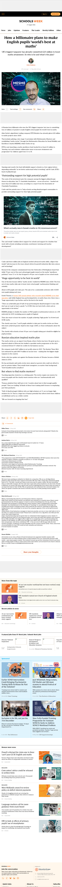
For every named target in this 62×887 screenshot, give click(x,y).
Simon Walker (6, 476)
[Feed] (3, 878)
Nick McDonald (7, 496)
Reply (5, 435)
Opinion (17, 30)
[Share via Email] (22, 418)
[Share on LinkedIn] (18, 418)
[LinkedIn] (14, 878)
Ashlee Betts (6, 440)
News (3, 30)
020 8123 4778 (40, 876)
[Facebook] (6, 878)
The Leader (35, 30)
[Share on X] (14, 418)
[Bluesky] (10, 878)
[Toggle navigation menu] (3, 14)
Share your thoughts (31, 552)
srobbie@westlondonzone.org (24, 543)
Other (59, 30)
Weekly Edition (48, 30)
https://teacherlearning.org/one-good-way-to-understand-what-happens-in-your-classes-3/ (29, 516)
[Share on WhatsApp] (7, 418)
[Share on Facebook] (11, 418)
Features (25, 30)
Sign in (45, 14)
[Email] (17, 878)
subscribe (55, 14)
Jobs (9, 30)
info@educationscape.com (43, 879)
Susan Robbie (6, 534)
